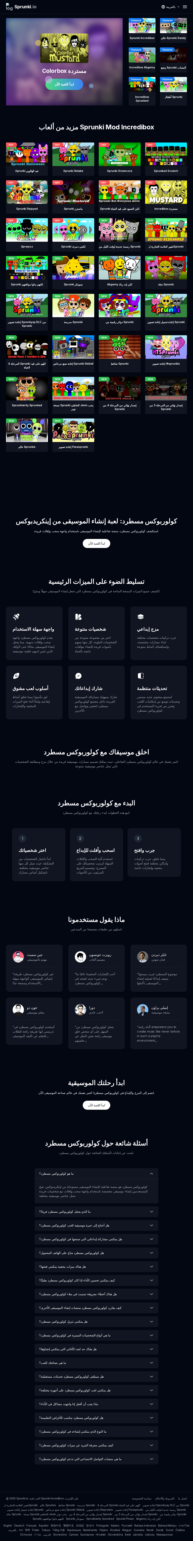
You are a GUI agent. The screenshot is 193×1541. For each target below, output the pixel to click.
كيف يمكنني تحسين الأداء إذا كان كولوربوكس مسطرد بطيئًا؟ (77, 1280)
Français (31, 1525)
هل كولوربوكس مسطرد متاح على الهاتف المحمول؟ (71, 1253)
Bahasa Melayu (167, 1525)
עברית (37, 1534)
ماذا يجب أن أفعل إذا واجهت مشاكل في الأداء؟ (68, 1404)
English (8, 1525)
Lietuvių (149, 1534)
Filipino (104, 1530)
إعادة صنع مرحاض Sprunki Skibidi (65, 1509)
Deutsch (19, 1525)
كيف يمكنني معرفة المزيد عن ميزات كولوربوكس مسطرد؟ (76, 1445)
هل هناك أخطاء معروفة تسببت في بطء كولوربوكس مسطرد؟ (78, 1294)
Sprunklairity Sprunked (100, 1518)
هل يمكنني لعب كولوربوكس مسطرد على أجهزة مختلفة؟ (74, 1390)
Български (87, 1534)
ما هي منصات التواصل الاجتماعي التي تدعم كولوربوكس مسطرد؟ (80, 1459)
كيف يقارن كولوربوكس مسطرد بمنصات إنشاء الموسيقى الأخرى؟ (80, 1308)
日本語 (80, 1525)
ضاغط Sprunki (66, 1505)
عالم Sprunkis (48, 1505)
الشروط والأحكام (164, 1498)
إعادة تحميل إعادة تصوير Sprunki (25, 1509)
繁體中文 (68, 1525)
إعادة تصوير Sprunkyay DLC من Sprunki (166, 1505)
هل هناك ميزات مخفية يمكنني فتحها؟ (62, 1266)
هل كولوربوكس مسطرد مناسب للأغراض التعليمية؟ (71, 1418)
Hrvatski (101, 1534)
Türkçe (45, 1530)
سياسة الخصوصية (142, 1498)
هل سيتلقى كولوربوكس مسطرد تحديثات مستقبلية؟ (71, 1376)
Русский (127, 1525)
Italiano (115, 1525)
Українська (74, 1530)
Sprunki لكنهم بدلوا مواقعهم (48, 1518)
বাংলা (21, 1530)
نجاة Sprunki (14, 1514)
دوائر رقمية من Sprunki (173, 1514)
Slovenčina (60, 1534)
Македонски (164, 1534)
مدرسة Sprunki (86, 1505)
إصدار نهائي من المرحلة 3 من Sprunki (135, 1514)
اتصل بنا (182, 1498)
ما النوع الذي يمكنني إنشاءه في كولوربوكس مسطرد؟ (72, 1431)
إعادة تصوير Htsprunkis (100, 1509)
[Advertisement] (96, 478)
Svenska (139, 1530)
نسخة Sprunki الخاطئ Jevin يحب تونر (45, 1514)
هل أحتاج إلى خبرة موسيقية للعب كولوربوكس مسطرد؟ (74, 1225)
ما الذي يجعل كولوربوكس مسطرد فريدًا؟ (65, 1211)
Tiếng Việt (58, 1530)
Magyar (127, 1530)
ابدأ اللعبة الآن (64, 84)
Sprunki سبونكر (75, 1518)
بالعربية (12, 1530)
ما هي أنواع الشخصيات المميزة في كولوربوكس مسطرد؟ (75, 1335)
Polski (35, 1530)
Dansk (160, 1530)
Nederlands (90, 1530)
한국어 (90, 1525)
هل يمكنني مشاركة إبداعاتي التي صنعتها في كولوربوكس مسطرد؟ (80, 1239)
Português (102, 1525)
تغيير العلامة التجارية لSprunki (21, 1505)
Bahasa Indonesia (145, 1525)
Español (43, 1525)
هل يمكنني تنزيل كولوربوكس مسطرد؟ (63, 1321)
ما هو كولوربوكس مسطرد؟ (56, 1173)
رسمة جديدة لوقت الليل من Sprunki (165, 1509)
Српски (73, 1534)
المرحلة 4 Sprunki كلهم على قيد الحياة (118, 1505)
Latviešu (138, 1534)
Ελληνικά (26, 1534)
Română (115, 1530)
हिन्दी (27, 1530)
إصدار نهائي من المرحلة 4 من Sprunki (90, 1514)
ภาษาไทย (184, 1525)
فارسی (47, 1534)
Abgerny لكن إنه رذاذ (148, 1518)
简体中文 (56, 1525)
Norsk (150, 1530)
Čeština (180, 1530)
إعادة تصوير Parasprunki (129, 1509)
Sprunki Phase (125, 1518)
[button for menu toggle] (185, 7)
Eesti (128, 1534)
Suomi (169, 1530)
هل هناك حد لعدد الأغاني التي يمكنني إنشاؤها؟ (67, 1349)
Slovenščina (115, 1534)
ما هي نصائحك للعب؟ (52, 1363)
